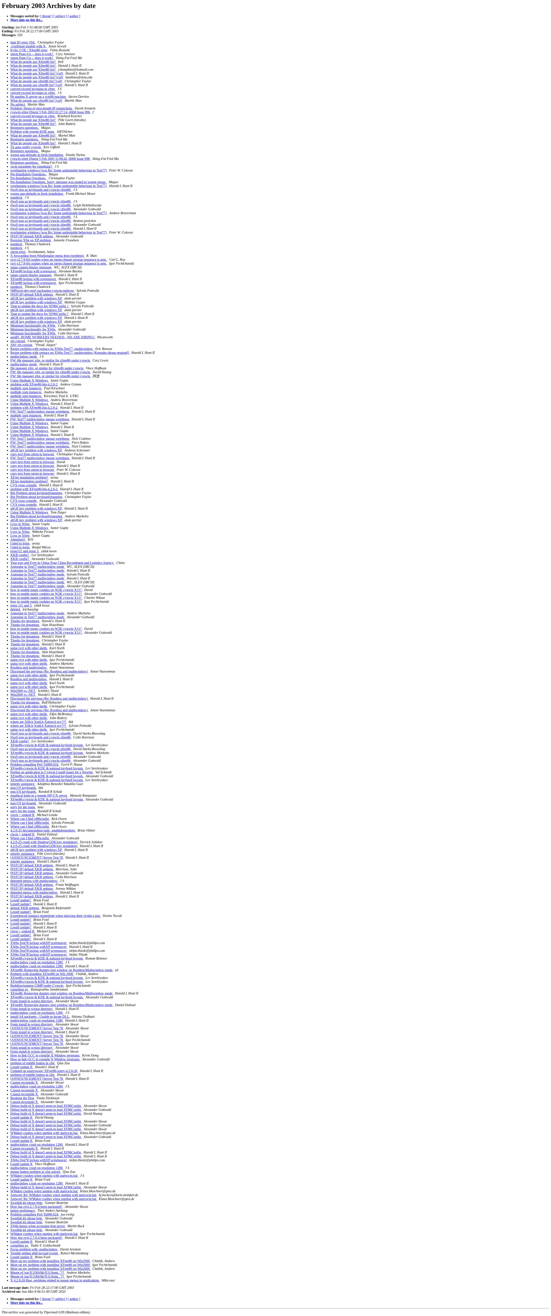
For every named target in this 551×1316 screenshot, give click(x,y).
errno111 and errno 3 (24, 551)
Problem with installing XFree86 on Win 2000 (42, 974)
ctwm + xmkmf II (22, 815)
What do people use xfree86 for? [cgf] (36, 81)
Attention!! (18, 539)
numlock (16, 197)
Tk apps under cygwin (26, 147)
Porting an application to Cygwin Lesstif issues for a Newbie (52, 772)
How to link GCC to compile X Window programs (45, 1055)
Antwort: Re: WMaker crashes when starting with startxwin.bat (53, 1195)
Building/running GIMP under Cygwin (37, 985)
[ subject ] (60, 16)
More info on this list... (26, 20)
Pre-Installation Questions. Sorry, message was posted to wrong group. (58, 182)
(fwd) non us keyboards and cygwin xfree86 (40, 190)
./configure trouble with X (28, 46)
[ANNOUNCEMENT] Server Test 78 (37, 857)
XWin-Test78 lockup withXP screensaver (38, 943)
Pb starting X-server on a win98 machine (38, 96)
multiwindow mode (24, 356)
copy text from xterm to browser (32, 454)
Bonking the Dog (22, 1098)
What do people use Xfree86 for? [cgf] (37, 73)
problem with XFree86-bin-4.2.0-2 (34, 384)
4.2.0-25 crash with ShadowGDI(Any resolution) (44, 842)
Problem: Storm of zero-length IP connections (41, 108)
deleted (15, 609)
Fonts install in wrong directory (32, 1001)
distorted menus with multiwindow (34, 881)
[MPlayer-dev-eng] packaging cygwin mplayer (42, 290)
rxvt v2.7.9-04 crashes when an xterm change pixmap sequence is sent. (58, 259)
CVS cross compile (23, 485)
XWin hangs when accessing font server (38, 1226)
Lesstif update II (21, 1067)
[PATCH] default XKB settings (32, 236)
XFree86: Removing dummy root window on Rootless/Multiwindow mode (61, 970)
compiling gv (19, 989)
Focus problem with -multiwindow (34, 1249)
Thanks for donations (25, 621)
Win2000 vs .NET (23, 691)
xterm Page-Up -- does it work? (32, 54)
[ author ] (74, 16)
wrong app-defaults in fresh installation (37, 155)
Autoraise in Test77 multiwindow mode (37, 566)
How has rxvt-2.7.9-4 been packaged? (36, 1206)
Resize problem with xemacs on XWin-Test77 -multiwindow (52, 349)
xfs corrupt (18, 341)
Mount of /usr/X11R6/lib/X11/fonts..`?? (37, 1272)
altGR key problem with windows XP (36, 298)
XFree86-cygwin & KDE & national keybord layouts (47, 745)
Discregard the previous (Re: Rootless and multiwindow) (49, 671)
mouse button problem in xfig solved (35, 1172)
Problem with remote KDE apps (32, 131)
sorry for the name (23, 807)
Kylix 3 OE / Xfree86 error (29, 50)
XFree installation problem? (29, 477)
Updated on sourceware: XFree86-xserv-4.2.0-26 (44, 1071)
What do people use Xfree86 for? (33, 62)
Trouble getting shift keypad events (34, 1253)
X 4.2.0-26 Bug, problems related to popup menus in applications (55, 1280)
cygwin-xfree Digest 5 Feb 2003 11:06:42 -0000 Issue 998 (50, 159)
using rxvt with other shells (29, 648)
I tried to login (20, 543)
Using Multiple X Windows (29, 380)
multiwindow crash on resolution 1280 (36, 962)
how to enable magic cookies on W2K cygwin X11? (46, 590)
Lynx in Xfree (20, 524)
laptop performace (23, 1210)
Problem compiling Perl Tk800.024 (34, 764)
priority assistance (22, 784)
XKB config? (20, 555)
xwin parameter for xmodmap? (31, 166)
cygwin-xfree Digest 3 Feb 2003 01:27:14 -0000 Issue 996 (50, 112)
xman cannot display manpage (31, 267)
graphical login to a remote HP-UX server (39, 795)
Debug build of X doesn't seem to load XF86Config (46, 1106)
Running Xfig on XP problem (31, 240)
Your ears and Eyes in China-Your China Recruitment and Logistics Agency (62, 563)
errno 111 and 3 (21, 605)
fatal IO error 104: (23, 42)
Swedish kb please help (26, 1203)
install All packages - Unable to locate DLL (40, 1016)
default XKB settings (25, 908)
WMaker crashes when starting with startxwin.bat (44, 1133)
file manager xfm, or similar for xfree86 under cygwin (47, 368)
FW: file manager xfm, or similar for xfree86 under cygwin (50, 360)
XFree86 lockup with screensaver (33, 271)
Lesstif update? (21, 900)
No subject (18, 104)
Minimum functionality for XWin (33, 325)
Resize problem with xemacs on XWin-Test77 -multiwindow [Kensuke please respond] (70, 352)
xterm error (18, 252)
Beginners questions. (24, 128)
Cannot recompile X (24, 1082)
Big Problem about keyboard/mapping (36, 493)
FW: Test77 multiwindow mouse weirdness (40, 411)
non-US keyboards (23, 788)
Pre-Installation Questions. (28, 174)
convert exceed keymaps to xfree (33, 89)
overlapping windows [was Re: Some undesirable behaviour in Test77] (58, 170)
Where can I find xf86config (30, 819)
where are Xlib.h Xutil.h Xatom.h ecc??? (38, 722)
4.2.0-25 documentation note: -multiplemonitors (43, 830)
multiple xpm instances (26, 388)
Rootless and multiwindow (29, 667)
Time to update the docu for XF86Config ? (39, 306)
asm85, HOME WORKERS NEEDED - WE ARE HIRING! (52, 337)
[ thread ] (46, 16)
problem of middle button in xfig (32, 1063)
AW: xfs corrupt (21, 345)
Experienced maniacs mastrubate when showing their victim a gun (55, 916)
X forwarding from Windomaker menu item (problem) (47, 256)
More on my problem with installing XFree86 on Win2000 (50, 1261)
